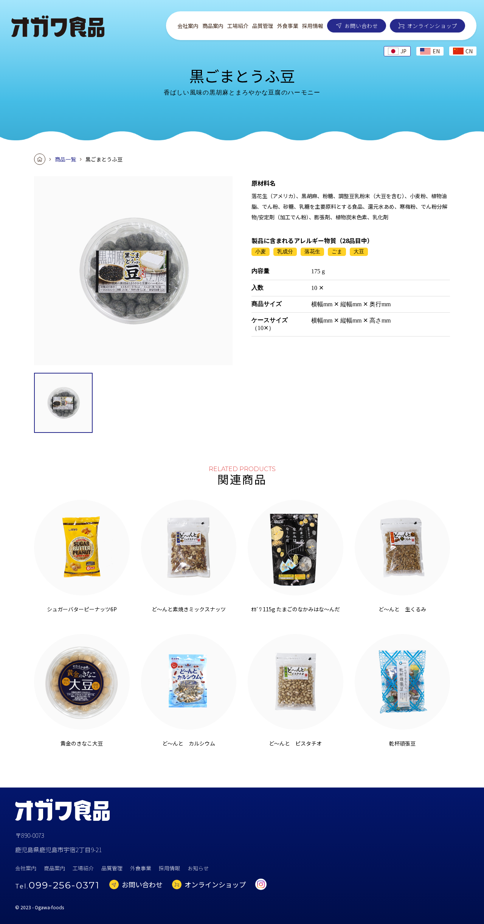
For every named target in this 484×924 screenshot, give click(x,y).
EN (436, 51)
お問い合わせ (361, 25)
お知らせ (198, 868)
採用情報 (312, 25)
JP (403, 51)
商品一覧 (65, 159)
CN (469, 51)
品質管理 (262, 25)
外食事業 (287, 25)
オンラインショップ (432, 25)
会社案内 (188, 25)
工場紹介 (237, 25)
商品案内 (212, 25)
